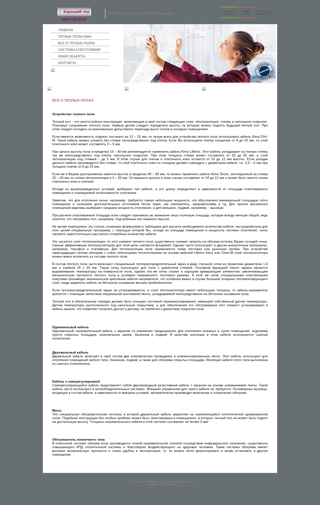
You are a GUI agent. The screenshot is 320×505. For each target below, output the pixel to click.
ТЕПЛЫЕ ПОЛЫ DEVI (144, 89)
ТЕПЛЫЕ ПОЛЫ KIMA (67, 89)
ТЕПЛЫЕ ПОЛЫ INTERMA (224, 89)
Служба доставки (247, 12)
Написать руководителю (264, 12)
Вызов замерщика (229, 12)
